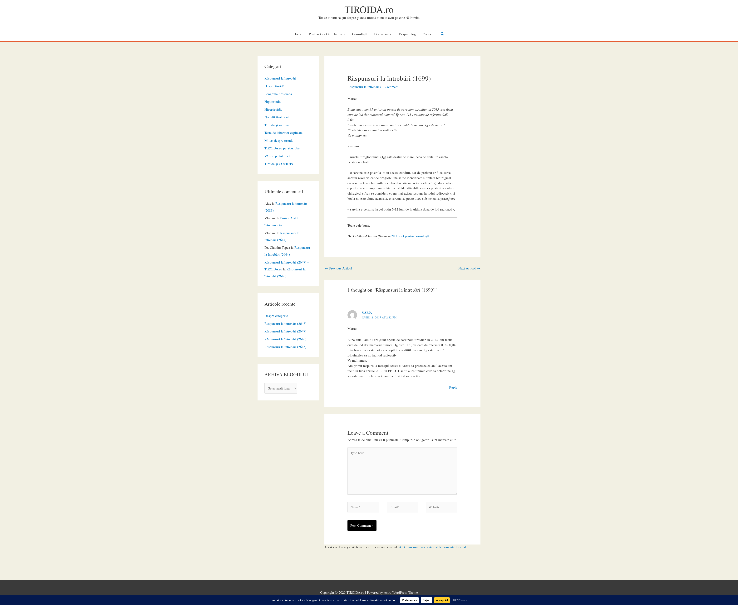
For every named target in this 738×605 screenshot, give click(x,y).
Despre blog (407, 34)
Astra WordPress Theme (401, 592)
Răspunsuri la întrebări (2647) (285, 331)
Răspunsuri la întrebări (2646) (285, 339)
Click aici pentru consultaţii (410, 236)
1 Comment (390, 86)
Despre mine (383, 34)
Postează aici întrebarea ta (327, 34)
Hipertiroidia (273, 109)
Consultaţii (359, 34)
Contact (428, 34)
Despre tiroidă (274, 86)
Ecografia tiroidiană (278, 93)
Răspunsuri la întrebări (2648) (285, 323)
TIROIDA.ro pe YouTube (282, 148)
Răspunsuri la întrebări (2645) (285, 346)
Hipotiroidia (272, 101)
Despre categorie (276, 315)
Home (297, 34)
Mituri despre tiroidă (278, 140)
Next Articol (469, 268)
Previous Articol (338, 268)
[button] (442, 34)
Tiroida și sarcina (276, 125)
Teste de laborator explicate (283, 132)
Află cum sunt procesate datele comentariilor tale (433, 547)
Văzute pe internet (277, 156)
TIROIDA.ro (369, 9)
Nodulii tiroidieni (276, 117)
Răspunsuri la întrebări (280, 78)
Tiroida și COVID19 (278, 163)
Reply (453, 387)
